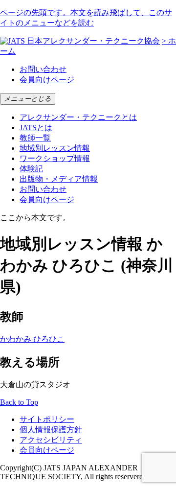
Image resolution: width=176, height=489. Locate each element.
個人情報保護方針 (51, 429)
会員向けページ (47, 79)
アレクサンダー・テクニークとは (78, 117)
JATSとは (36, 127)
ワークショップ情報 (55, 158)
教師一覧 (35, 138)
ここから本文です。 (35, 217)
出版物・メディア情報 (59, 179)
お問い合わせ (43, 69)
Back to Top (19, 402)
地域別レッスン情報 (55, 148)
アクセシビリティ (51, 440)
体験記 (31, 168)
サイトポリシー (47, 419)
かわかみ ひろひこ (32, 339)
